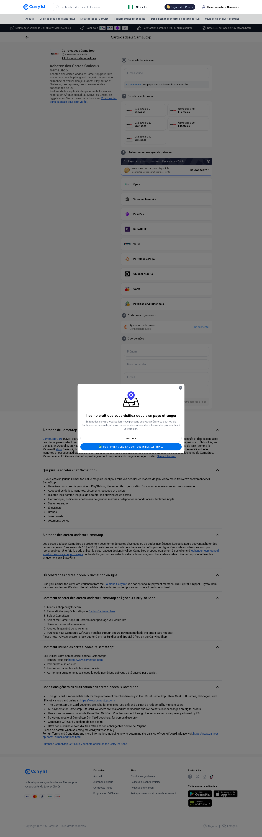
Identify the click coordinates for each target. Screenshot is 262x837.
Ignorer (131, 438)
